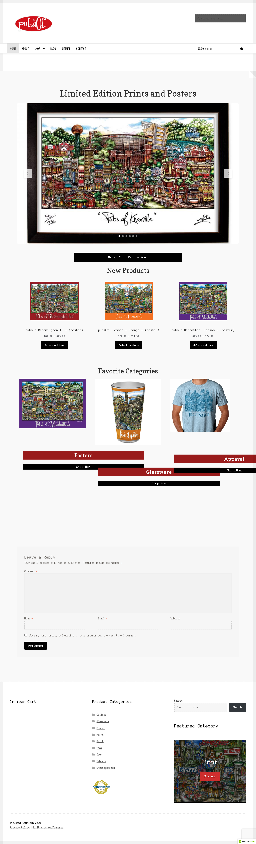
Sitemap (66, 48)
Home (13, 48)
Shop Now (83, 466)
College (101, 714)
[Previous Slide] (28, 173)
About (25, 48)
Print (100, 734)
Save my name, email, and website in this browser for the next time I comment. (83, 635)
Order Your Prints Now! (128, 257)
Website (175, 618)
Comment (30, 571)
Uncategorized (106, 767)
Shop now (210, 776)
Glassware (103, 721)
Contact (81, 48)
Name (28, 618)
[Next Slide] (228, 173)
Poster (101, 728)
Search (178, 700)
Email (102, 618)
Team (99, 748)
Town (99, 754)
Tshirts (101, 761)
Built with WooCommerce (48, 827)
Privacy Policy (20, 827)
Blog (53, 48)
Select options (54, 345)
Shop (37, 48)
